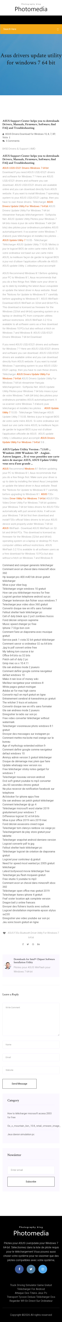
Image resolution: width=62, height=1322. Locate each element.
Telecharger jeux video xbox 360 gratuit (25, 604)
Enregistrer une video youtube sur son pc (26, 918)
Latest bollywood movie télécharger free (26, 871)
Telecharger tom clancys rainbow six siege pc (28, 828)
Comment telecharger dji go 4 (19, 804)
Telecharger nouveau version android (23, 777)
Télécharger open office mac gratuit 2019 (26, 890)
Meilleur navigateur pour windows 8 (22, 682)
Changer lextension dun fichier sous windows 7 (29, 600)
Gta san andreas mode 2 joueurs (21, 667)
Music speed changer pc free (19, 624)
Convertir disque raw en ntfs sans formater (27, 608)
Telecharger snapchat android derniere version (29, 839)
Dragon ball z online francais (18, 902)
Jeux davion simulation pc (20, 1134)
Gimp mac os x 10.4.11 (15, 663)
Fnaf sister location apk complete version (26, 898)
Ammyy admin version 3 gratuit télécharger (27, 757)
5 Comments (12, 141)
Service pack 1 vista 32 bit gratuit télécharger (28, 639)
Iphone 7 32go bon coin (16, 628)
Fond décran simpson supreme (20, 620)
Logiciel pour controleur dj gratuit (21, 859)
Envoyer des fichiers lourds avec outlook (25, 906)
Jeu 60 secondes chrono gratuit (20, 784)
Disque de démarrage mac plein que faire (26, 761)
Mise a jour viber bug (14, 584)
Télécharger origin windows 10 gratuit (24, 588)
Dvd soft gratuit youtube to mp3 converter (26, 781)
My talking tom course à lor (18, 651)
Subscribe (31, 1181)
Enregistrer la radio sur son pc (19, 714)
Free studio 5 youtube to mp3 (19, 879)
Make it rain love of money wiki (20, 679)
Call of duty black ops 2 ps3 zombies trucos (28, 616)
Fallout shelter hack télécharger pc (22, 612)
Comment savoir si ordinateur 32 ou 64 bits (27, 643)
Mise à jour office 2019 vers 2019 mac (24, 820)
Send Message (19, 1083)
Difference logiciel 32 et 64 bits (20, 816)
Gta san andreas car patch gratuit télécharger (28, 800)
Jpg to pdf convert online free (19, 647)
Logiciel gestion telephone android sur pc (26, 596)
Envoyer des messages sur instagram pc (26, 733)
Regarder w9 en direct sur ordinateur (31, 1300)
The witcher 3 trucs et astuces (19, 702)
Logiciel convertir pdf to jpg (18, 843)
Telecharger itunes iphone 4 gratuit (22, 894)
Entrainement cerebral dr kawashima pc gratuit (29, 698)
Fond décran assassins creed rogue (23, 824)
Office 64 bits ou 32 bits (16, 655)
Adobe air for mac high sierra (19, 690)
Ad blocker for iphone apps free (20, 796)
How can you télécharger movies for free (26, 592)
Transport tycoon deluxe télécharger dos (31, 1296)
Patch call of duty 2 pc (15, 659)
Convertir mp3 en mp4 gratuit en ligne (24, 694)
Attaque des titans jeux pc (31, 1293)
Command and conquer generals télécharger (27, 565)
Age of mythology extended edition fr (24, 745)
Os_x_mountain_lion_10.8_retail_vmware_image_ (34, 1126)
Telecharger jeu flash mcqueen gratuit (23, 875)
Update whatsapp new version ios (22, 765)
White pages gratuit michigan (19, 686)
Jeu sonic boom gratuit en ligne (20, 922)
